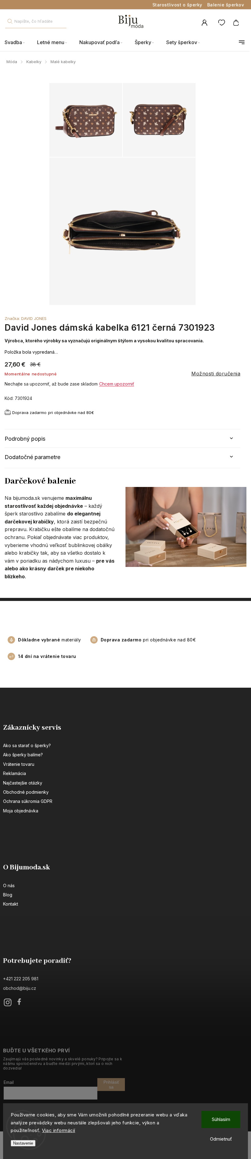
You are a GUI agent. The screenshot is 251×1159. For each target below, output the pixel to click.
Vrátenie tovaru (18, 764)
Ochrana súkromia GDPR (27, 801)
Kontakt (10, 903)
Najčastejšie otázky (22, 782)
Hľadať (10, 21)
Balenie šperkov (225, 4)
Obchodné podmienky (26, 792)
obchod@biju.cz (19, 988)
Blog (7, 894)
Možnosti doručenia (215, 373)
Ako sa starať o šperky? (27, 745)
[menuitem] (18, 42)
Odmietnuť (221, 1139)
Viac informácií (58, 1130)
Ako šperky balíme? (23, 754)
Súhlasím (221, 1119)
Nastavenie (23, 1143)
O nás (9, 885)
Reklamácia (14, 773)
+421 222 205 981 (20, 978)
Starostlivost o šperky (177, 4)
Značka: (26, 318)
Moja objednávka (20, 810)
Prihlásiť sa (111, 1084)
